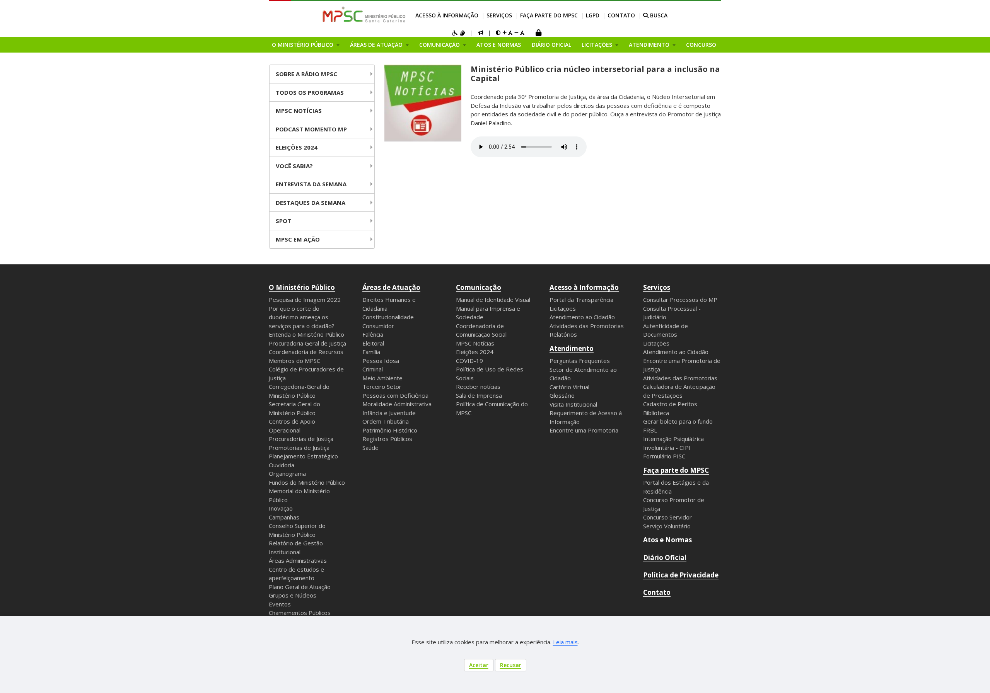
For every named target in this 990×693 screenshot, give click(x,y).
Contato (621, 15)
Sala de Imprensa (479, 395)
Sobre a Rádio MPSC (306, 74)
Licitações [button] (598, 44)
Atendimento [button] (650, 44)
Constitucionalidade (388, 317)
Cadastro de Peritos (670, 404)
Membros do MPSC (294, 360)
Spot (283, 221)
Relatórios (563, 334)
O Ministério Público (302, 287)
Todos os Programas (310, 92)
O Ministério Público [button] (303, 44)
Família (371, 352)
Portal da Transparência (581, 299)
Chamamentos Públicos (300, 612)
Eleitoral (373, 343)
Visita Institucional (573, 404)
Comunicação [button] (440, 44)
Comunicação (478, 287)
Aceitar (478, 665)
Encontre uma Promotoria (584, 430)
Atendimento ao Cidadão (582, 317)
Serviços (499, 15)
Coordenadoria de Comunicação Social (481, 330)
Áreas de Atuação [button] (377, 44)
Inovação (281, 508)
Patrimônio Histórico (389, 430)
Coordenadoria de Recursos (306, 352)
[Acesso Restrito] (538, 33)
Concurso (701, 44)
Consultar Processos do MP (680, 299)
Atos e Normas (498, 44)
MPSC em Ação (298, 239)
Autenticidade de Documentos (665, 330)
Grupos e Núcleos (292, 595)
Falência (372, 334)
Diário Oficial (551, 44)
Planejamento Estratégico (303, 456)
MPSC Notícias (475, 343)
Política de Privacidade (681, 574)
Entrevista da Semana (311, 184)
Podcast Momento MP (311, 129)
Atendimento (572, 348)
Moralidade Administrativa (397, 404)
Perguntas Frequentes (580, 360)
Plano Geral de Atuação (300, 587)
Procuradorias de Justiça (301, 439)
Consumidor (378, 326)
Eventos (280, 604)
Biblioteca (656, 413)
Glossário (562, 395)
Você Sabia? (294, 166)
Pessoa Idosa (380, 360)
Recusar (510, 665)
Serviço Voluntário (667, 526)
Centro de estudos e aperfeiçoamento (296, 573)
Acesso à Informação (446, 15)
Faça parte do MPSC (549, 15)
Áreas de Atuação (391, 287)
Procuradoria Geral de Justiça (307, 343)
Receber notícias (478, 386)
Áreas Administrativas (298, 560)
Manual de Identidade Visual (493, 299)
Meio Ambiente (382, 378)
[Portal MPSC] (368, 15)
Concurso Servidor (667, 517)
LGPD (592, 15)
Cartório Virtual (569, 387)
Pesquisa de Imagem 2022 (305, 299)
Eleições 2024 (296, 147)
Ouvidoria (281, 465)
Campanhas (284, 517)
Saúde (370, 447)
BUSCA (658, 15)
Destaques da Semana (310, 202)
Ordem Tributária (385, 421)
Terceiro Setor (381, 386)
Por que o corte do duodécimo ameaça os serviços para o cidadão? (302, 317)
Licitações (563, 308)
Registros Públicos (387, 439)
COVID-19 (469, 360)
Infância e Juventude (389, 413)
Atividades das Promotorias (587, 326)
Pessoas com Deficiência (395, 395)
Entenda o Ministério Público (306, 334)
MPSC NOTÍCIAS (299, 110)
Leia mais (565, 642)
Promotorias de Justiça (299, 447)
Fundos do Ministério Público (307, 482)
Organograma (287, 473)
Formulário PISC (664, 456)
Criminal (372, 369)
